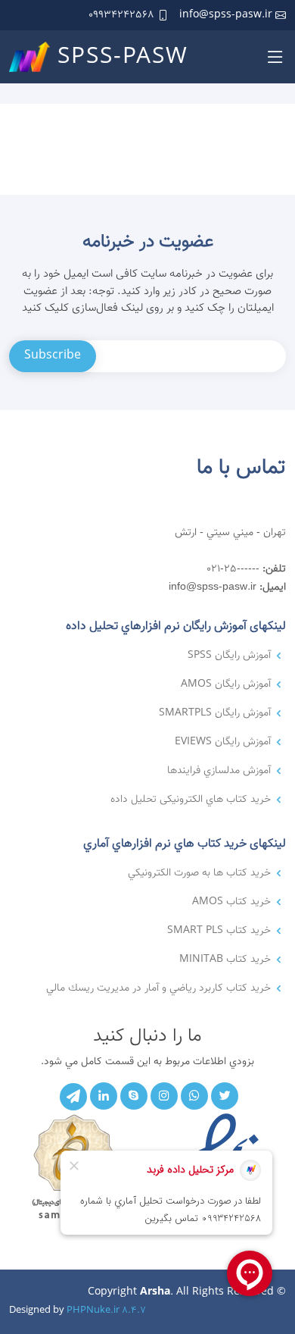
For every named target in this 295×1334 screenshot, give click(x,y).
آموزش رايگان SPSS (229, 655)
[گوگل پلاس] (134, 1096)
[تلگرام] (73, 1096)
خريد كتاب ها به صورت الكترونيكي (199, 873)
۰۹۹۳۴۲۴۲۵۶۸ (121, 15)
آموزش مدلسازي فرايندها (219, 771)
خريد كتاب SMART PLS (219, 930)
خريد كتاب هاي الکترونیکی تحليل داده (190, 799)
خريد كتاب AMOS (231, 902)
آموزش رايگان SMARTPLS (215, 713)
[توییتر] (224, 1096)
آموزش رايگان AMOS (226, 684)
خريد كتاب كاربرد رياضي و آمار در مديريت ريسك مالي (158, 988)
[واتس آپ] (194, 1096)
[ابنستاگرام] (164, 1096)
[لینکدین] (103, 1096)
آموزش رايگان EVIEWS (223, 742)
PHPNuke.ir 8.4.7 (106, 1310)
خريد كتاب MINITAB (225, 959)
